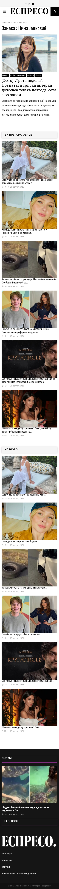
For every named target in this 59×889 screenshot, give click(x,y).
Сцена (38, 75)
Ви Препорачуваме (17, 75)
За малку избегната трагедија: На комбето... (24, 587)
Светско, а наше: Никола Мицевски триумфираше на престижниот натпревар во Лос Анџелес (28, 380)
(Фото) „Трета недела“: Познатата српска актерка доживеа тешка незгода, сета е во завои (29, 87)
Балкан (5, 75)
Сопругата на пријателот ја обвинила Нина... (24, 494)
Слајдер (30, 75)
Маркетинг (7, 860)
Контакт (6, 867)
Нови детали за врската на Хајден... (20, 541)
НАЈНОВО (11, 449)
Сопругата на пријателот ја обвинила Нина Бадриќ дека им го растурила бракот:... (27, 181)
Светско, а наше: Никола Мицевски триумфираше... (28, 680)
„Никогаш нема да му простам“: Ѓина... (21, 727)
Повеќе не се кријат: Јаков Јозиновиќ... (22, 634)
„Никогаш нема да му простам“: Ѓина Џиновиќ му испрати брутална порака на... (26, 430)
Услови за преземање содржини (19, 873)
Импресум (7, 853)
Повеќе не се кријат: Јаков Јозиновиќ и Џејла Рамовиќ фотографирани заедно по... (25, 330)
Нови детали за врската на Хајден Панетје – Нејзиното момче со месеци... (25, 231)
